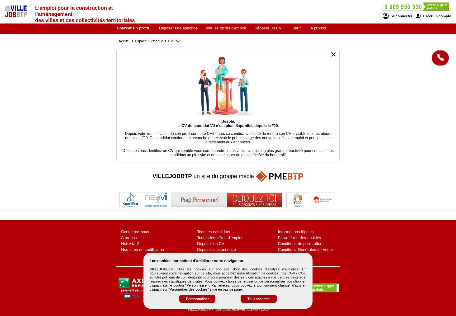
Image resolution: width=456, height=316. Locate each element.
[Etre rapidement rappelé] (438, 58)
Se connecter (401, 16)
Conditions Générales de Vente (305, 249)
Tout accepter (258, 299)
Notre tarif (130, 243)
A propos (318, 28)
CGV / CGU (296, 273)
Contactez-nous (135, 232)
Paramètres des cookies (299, 238)
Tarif (297, 28)
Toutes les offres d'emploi (219, 238)
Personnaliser (197, 299)
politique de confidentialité (181, 277)
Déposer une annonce (178, 28)
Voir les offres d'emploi (225, 28)
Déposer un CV (267, 28)
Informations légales (296, 232)
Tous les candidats (213, 232)
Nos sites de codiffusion (142, 249)
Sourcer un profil (133, 28)
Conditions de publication (300, 243)
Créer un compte (436, 16)
